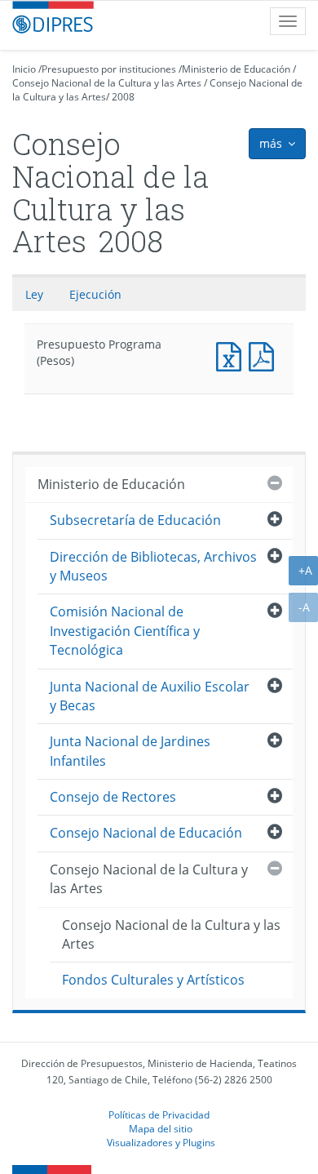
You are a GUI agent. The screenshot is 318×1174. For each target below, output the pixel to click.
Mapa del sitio (160, 1128)
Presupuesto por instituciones (109, 69)
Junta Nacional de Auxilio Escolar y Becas (150, 696)
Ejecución (95, 294)
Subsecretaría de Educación (135, 520)
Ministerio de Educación (236, 69)
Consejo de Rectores (113, 797)
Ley (34, 294)
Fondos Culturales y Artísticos (153, 980)
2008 (123, 97)
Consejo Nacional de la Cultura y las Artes (106, 83)
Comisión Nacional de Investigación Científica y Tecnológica (125, 631)
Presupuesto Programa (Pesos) (232, 354)
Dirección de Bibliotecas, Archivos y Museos (153, 566)
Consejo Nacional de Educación (146, 833)
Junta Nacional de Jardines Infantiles (130, 750)
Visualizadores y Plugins (161, 1142)
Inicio (24, 69)
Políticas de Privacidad (159, 1114)
